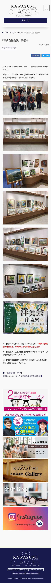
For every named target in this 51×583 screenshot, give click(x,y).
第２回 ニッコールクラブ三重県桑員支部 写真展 (22, 376)
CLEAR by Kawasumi (18, 573)
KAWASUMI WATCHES (36, 569)
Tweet (46, 55)
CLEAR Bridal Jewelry (32, 573)
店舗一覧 (25, 20)
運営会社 (10, 569)
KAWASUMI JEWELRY (21, 569)
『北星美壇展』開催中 (13, 373)
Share (36, 55)
